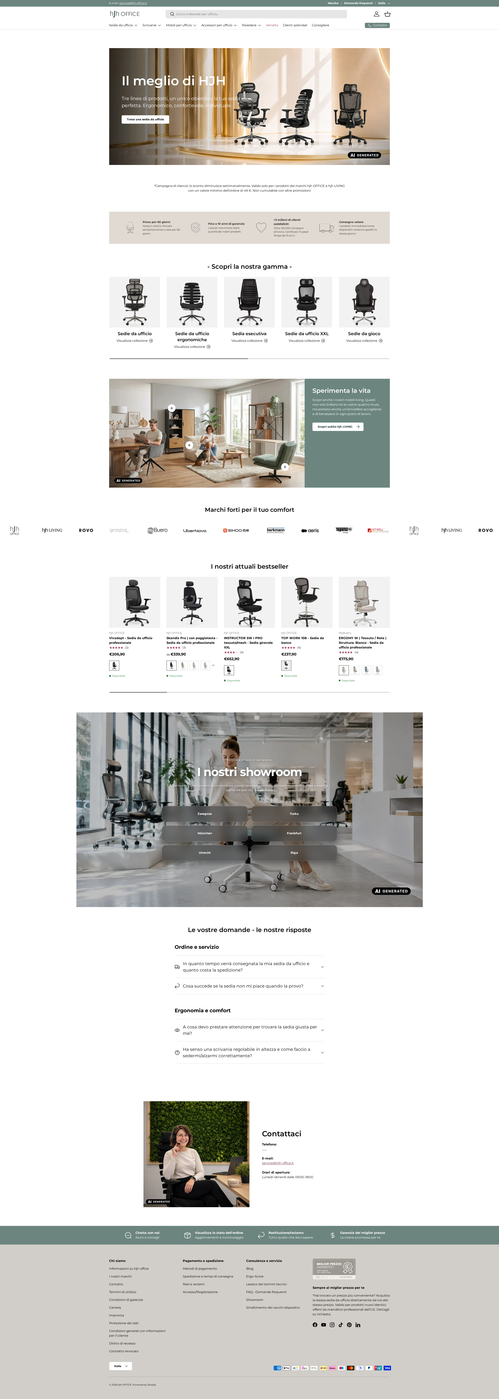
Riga (294, 853)
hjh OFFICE (124, 1384)
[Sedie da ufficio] (134, 302)
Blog (249, 1268)
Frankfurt (294, 833)
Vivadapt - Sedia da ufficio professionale (130, 640)
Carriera (115, 1307)
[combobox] (256, 14)
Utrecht (205, 853)
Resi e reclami (193, 1284)
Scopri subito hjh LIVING (335, 426)
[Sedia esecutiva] (249, 302)
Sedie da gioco (364, 333)
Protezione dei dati (124, 1323)
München (205, 833)
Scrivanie (149, 25)
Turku (294, 814)
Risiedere (249, 25)
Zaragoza (205, 814)
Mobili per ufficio (179, 25)
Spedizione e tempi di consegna (208, 1276)
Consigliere (320, 25)
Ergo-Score (255, 1276)
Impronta (116, 1315)
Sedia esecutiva (249, 333)
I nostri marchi (120, 1276)
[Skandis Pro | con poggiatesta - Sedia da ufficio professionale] (192, 602)
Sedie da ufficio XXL (307, 333)
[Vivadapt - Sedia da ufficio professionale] (134, 602)
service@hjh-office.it (133, 3)
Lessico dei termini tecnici (266, 1284)
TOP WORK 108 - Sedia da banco (302, 640)
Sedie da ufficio (121, 25)
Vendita (272, 25)
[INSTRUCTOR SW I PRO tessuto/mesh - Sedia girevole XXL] (249, 602)
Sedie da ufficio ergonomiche (192, 336)
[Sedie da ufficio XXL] (306, 302)
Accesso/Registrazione (200, 1292)
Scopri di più (136, 119)
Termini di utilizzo (122, 1292)
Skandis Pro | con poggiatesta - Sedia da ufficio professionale (192, 640)
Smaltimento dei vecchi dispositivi (273, 1307)
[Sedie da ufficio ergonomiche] (192, 302)
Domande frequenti (358, 3)
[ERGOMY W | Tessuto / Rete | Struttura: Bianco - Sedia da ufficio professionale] (364, 602)
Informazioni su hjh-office (129, 1268)
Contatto (116, 1284)
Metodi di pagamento (200, 1268)
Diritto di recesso (122, 1343)
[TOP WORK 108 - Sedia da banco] (306, 602)
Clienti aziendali (295, 25)
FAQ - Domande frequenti (266, 1292)
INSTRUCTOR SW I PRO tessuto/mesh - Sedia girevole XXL (248, 642)
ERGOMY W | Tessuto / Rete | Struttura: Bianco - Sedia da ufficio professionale (362, 642)
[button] (387, 14)
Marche (333, 3)
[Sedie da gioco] (364, 302)
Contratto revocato (124, 1351)
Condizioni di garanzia (126, 1300)
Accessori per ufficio (216, 25)
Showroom (254, 1300)
